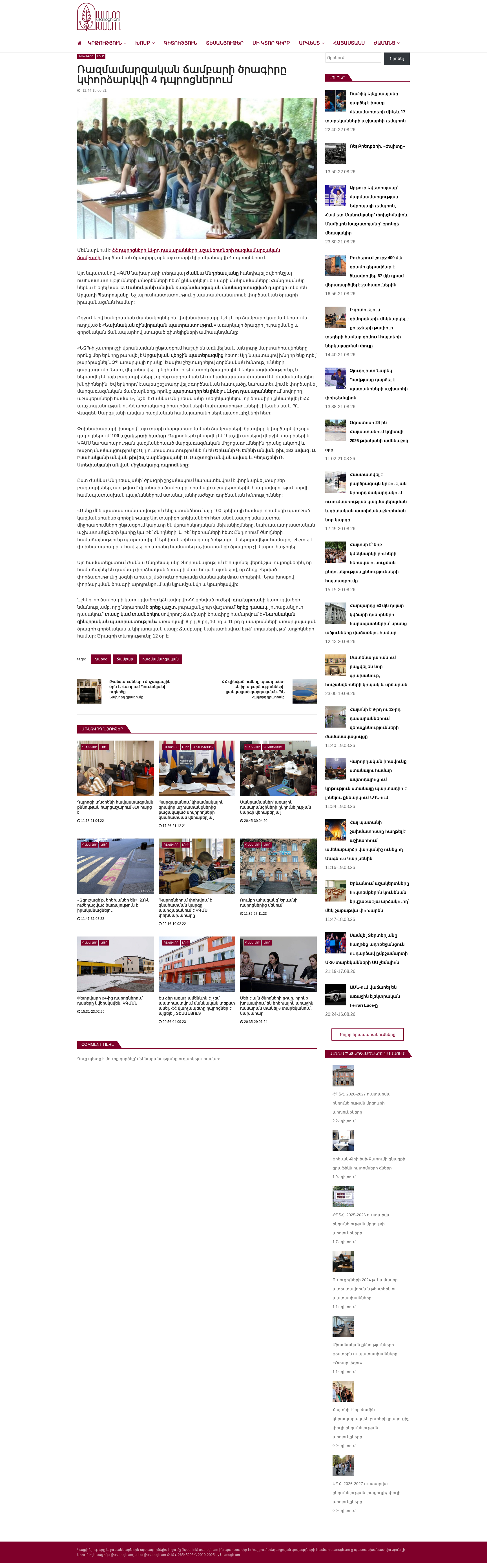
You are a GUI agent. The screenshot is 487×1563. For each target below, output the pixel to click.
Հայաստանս (349, 43)
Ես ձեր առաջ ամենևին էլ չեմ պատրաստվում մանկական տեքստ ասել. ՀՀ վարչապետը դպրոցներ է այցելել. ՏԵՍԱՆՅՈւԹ (197, 1006)
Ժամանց (384, 43)
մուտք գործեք (120, 1058)
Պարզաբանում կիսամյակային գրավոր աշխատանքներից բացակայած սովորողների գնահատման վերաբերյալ (191, 810)
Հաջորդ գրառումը (268, 697)
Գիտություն (180, 43)
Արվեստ (309, 43)
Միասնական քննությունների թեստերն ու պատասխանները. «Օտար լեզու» (366, 1353)
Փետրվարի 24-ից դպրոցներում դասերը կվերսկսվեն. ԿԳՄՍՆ (110, 1000)
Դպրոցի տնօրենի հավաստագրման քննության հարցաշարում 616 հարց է (115, 807)
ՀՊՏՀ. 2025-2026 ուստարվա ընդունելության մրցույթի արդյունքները (362, 1224)
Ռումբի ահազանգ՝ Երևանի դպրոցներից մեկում (269, 902)
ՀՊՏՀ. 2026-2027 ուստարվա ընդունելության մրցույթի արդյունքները (362, 1103)
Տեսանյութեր (225, 43)
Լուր (100, 56)
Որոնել (397, 58)
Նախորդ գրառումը (126, 697)
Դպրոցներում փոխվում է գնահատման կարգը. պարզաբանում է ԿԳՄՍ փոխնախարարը (185, 908)
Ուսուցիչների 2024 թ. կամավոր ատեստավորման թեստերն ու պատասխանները (365, 1289)
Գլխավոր (86, 56)
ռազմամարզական (160, 659)
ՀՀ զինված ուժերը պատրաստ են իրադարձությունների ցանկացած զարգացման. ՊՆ (253, 686)
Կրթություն (105, 43)
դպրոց (100, 659)
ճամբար (125, 659)
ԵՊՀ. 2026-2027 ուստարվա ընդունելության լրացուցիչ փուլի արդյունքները (366, 1492)
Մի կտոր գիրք (271, 43)
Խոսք (142, 43)
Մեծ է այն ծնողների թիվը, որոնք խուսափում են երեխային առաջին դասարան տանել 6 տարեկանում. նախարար (276, 1006)
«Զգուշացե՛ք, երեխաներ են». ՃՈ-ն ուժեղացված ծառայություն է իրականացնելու (113, 905)
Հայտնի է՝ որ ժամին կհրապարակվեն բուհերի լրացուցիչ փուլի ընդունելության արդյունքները (371, 1423)
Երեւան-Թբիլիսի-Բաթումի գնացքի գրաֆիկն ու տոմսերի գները (369, 1163)
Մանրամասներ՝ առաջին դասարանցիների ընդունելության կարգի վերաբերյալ (275, 807)
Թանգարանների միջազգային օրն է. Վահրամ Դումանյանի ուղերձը (140, 686)
